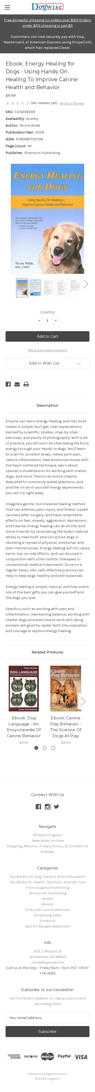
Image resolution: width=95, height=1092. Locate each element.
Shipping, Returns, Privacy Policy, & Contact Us (47, 846)
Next (85, 284)
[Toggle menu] (7, 7)
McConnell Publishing (47, 893)
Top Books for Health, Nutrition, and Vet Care (48, 882)
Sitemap (47, 851)
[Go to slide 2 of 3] (45, 748)
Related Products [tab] (47, 652)
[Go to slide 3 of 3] (53, 748)
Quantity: (47, 312)
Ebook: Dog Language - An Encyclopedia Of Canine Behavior (24, 726)
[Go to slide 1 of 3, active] (36, 748)
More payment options (47, 350)
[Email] (17, 384)
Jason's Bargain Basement (47, 926)
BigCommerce (56, 1074)
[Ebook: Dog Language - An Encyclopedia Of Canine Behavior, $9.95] (23, 688)
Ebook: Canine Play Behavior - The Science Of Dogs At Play (66, 726)
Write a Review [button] (72, 103)
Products (48, 921)
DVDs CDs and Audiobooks (47, 910)
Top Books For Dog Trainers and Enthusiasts (48, 876)
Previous (9, 284)
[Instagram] (47, 806)
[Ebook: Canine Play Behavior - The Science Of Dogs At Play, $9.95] (65, 688)
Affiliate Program (47, 835)
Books (47, 898)
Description (47, 405)
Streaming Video (47, 915)
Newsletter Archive (47, 840)
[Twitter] (56, 806)
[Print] (26, 384)
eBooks (47, 904)
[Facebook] (8, 384)
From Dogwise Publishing (47, 887)
